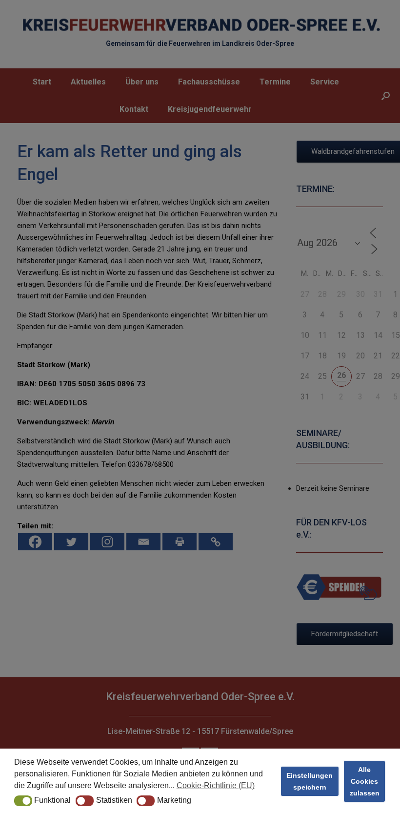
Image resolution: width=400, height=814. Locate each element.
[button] (23, 800)
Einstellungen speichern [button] (309, 781)
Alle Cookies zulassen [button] (365, 781)
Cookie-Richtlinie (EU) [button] (216, 785)
